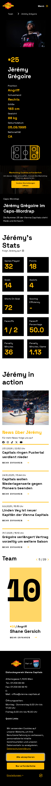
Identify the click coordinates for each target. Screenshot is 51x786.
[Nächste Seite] (48, 559)
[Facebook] (3, 442)
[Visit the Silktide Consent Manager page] (40, 775)
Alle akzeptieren (25, 757)
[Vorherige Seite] (37, 559)
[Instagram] (23, 251)
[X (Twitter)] (16, 442)
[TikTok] (12, 442)
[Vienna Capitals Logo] (8, 6)
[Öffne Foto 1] (25, 407)
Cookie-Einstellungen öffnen (25, 184)
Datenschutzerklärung (19, 748)
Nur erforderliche (25, 766)
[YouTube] (21, 442)
